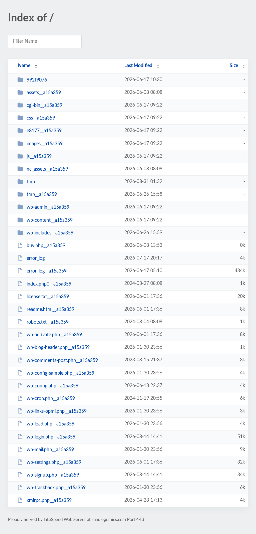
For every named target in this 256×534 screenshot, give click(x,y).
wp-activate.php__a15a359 (54, 335)
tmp (31, 182)
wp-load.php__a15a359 (50, 424)
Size (234, 65)
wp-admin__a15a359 (48, 207)
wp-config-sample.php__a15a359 (60, 373)
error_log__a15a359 (47, 271)
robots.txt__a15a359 (48, 322)
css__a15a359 (41, 118)
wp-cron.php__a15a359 (51, 398)
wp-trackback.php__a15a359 (56, 488)
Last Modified (138, 65)
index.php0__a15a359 (49, 284)
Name (24, 65)
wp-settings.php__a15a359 (54, 462)
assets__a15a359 (44, 93)
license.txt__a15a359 (48, 297)
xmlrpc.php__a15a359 (49, 500)
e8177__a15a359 (44, 131)
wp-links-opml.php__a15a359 (57, 411)
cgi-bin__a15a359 (44, 105)
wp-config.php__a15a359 (52, 386)
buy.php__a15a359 (46, 245)
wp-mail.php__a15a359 (50, 450)
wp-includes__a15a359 (50, 233)
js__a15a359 (39, 156)
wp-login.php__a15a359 (51, 436)
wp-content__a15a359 (50, 220)
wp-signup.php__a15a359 (53, 475)
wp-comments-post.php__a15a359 (62, 360)
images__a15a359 (45, 144)
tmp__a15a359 (42, 194)
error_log (36, 258)
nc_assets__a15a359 (47, 169)
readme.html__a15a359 (50, 309)
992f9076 (37, 80)
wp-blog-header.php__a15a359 (58, 347)
